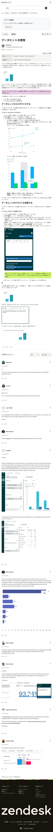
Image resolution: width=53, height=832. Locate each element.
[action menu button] (50, 362)
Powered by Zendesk (28, 828)
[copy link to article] (50, 34)
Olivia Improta (10, 431)
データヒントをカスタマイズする (12, 99)
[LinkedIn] (43, 34)
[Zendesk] (26, 810)
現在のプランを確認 (47, 53)
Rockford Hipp (6, 717)
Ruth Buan (8, 362)
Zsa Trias (8, 386)
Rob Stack (8, 45)
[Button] (3, 347)
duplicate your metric (12, 467)
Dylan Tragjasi (9, 643)
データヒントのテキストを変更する (13, 101)
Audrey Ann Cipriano (11, 710)
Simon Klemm (9, 664)
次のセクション (44, 198)
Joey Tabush (9, 408)
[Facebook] (48, 34)
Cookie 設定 (36, 821)
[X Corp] (45, 34)
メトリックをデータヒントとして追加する (37, 275)
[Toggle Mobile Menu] (50, 2)
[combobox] (35, 354)
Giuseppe (8, 438)
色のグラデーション (45, 91)
